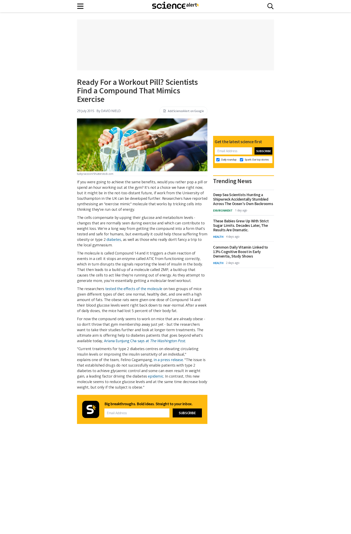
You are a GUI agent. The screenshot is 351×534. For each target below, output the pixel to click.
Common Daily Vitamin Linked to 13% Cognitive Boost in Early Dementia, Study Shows (240, 251)
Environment (223, 210)
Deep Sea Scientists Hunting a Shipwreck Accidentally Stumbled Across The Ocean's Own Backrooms (243, 199)
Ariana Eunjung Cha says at (145, 340)
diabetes (113, 239)
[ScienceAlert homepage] (175, 6)
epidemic (155, 376)
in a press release (168, 359)
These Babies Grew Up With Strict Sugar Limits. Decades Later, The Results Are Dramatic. (241, 225)
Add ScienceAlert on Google (186, 111)
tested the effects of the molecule (133, 288)
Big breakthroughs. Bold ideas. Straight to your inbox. (148, 404)
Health (218, 237)
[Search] (270, 6)
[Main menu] (80, 6)
